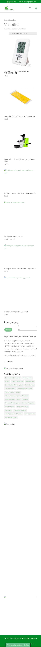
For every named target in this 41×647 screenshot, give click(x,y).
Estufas (7, 381)
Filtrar (8, 330)
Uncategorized (9, 414)
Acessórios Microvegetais (13, 378)
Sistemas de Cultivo (22, 406)
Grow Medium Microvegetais (14, 385)
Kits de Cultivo (9, 392)
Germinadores (30, 381)
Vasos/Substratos (29, 414)
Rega (18, 399)
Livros (18, 392)
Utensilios (19, 414)
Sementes (25, 399)
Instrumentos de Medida (24, 388)
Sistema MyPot (9, 406)
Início (6, 20)
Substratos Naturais (20, 410)
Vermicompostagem (11, 417)
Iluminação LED (10, 388)
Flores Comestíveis (17, 381)
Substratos (8, 410)
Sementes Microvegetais (12, 403)
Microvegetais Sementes (12, 396)
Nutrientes (25, 396)
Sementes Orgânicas (28, 403)
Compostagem (27, 378)
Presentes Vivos (10, 399)
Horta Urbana (29, 385)
